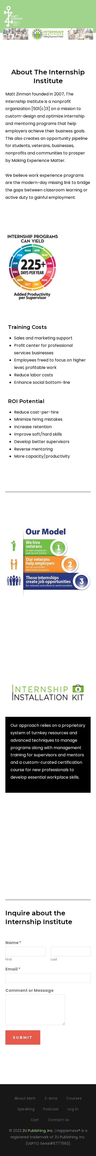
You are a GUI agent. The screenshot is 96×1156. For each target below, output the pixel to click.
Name (13, 943)
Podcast (51, 1109)
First (8, 959)
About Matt (25, 1098)
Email (12, 969)
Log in (73, 1109)
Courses (74, 1098)
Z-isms (51, 1098)
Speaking (26, 1109)
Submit (23, 1037)
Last (54, 959)
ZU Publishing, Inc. (38, 1130)
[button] (89, 15)
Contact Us (58, 1119)
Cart (35, 1119)
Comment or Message (29, 990)
